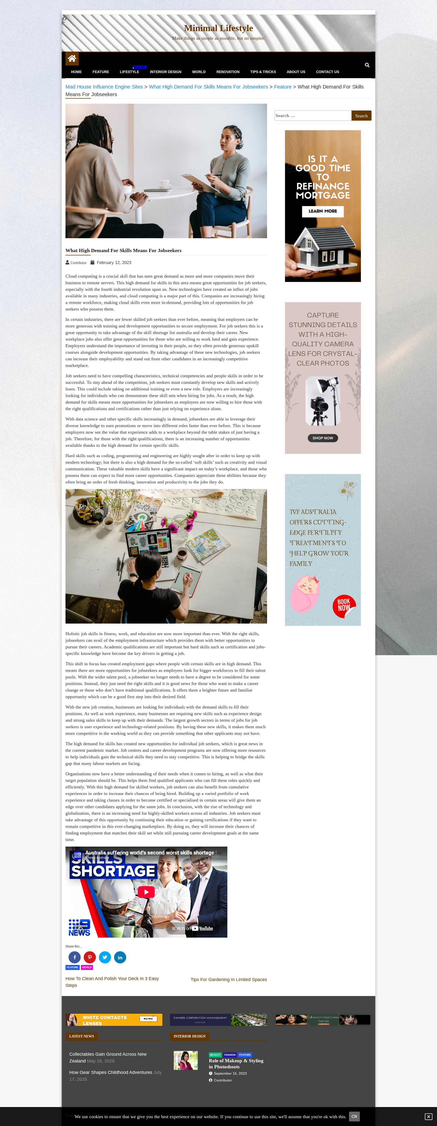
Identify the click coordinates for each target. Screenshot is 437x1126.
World (199, 72)
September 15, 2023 (230, 1073)
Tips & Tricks (263, 72)
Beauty (215, 1054)
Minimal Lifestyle (218, 28)
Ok (354, 1116)
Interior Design (165, 72)
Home (76, 72)
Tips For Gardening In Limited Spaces (229, 979)
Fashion (229, 1054)
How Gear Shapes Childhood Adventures (110, 1072)
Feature (101, 72)
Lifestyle (131, 69)
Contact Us (327, 72)
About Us (296, 72)
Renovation (227, 72)
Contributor (223, 1080)
